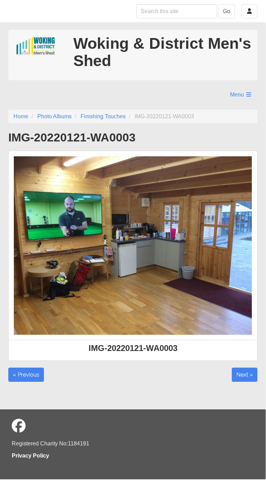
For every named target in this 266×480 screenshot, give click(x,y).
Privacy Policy (30, 456)
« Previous (26, 374)
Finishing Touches (103, 116)
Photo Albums (54, 116)
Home (20, 116)
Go (226, 11)
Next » (244, 374)
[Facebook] (19, 426)
